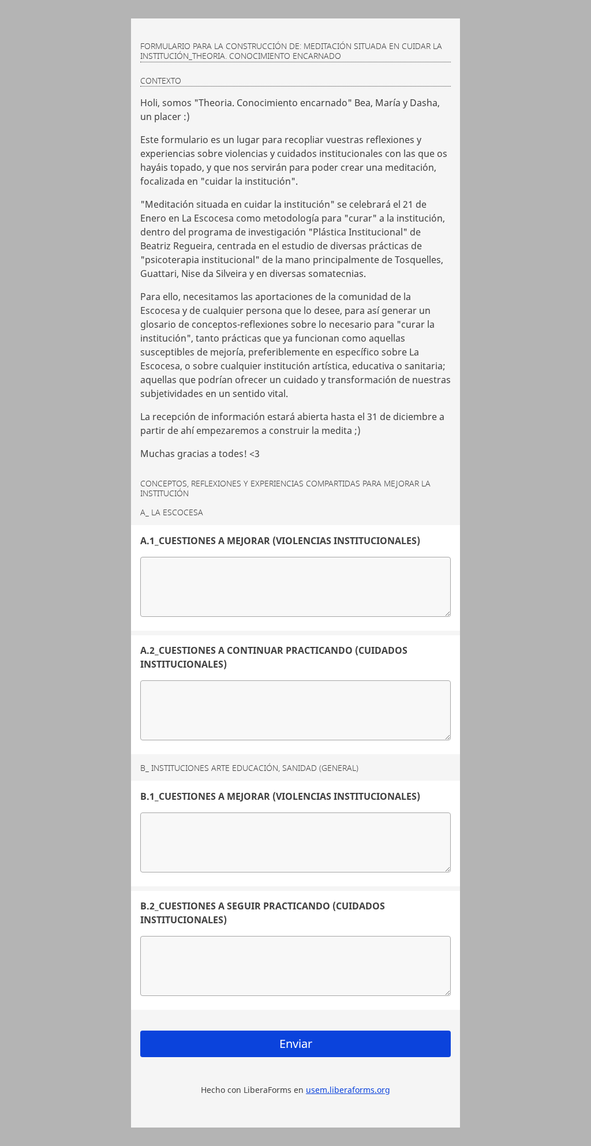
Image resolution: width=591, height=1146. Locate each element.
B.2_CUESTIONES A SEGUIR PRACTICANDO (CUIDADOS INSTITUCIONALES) (262, 913)
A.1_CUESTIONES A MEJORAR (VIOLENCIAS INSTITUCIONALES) (280, 540)
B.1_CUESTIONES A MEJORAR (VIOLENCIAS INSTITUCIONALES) (280, 796)
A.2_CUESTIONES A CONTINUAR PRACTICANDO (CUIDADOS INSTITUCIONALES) (273, 657)
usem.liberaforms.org (348, 1089)
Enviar (295, 1043)
